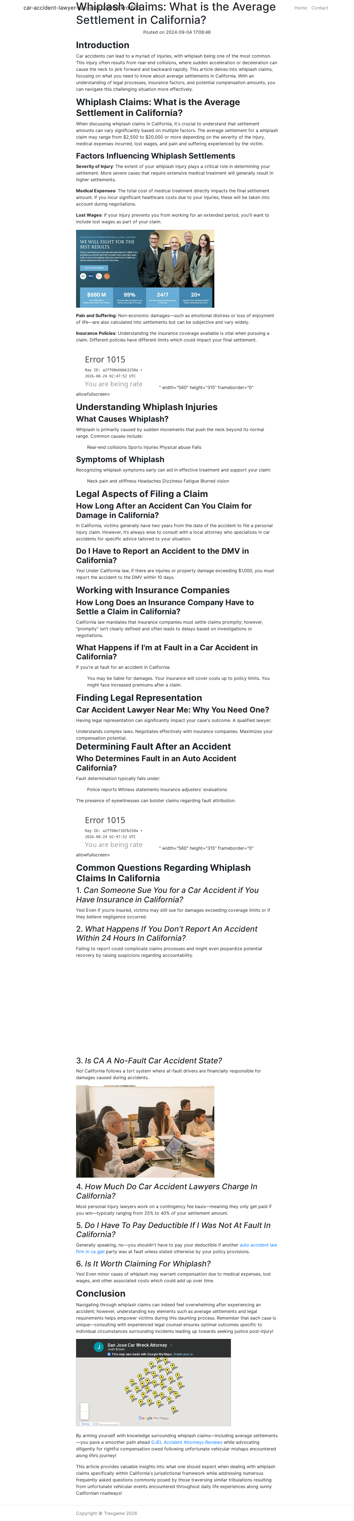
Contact (319, 8)
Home (301, 8)
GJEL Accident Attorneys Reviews (186, 1442)
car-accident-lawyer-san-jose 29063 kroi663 (82, 7)
